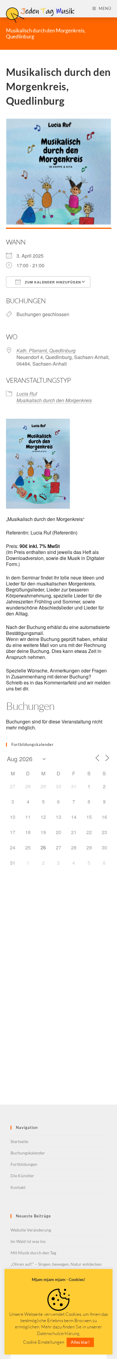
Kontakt (18, 1187)
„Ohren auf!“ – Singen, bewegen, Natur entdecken (56, 1264)
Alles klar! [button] (80, 1342)
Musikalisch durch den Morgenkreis (54, 400)
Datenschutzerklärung (58, 1333)
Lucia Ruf (26, 393)
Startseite (19, 1141)
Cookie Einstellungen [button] (43, 1342)
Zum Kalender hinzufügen (52, 282)
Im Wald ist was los (28, 1241)
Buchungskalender (27, 1152)
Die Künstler (22, 1175)
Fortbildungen (23, 1164)
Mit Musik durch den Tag (33, 1252)
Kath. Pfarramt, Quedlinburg (46, 350)
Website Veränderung (30, 1229)
